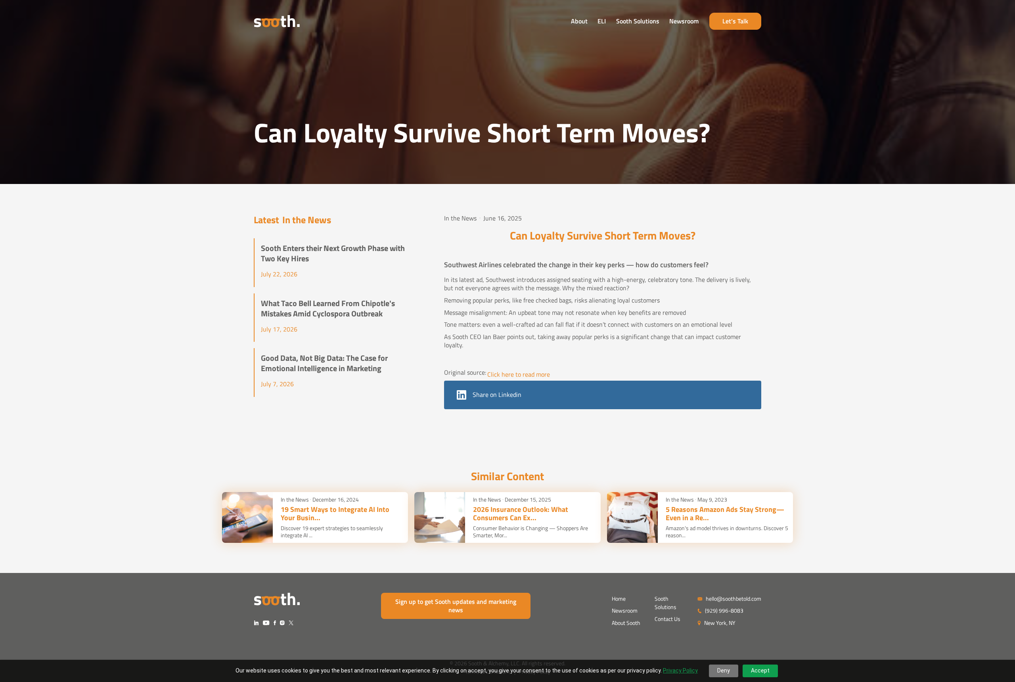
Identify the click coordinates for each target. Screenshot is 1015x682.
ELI (602, 21)
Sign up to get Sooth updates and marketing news (455, 606)
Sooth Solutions (637, 21)
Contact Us (667, 619)
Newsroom (684, 21)
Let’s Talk (735, 21)
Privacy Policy (680, 670)
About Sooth (626, 623)
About (579, 21)
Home (619, 598)
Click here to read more (518, 374)
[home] (277, 21)
